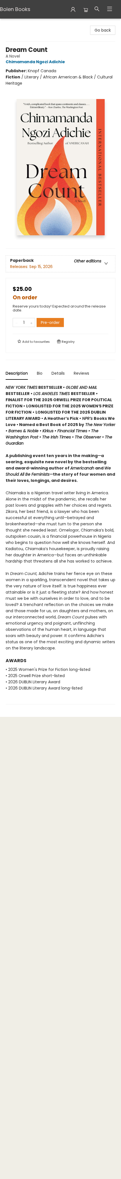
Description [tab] (17, 373)
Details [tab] (58, 373)
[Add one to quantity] (31, 322)
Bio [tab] (39, 373)
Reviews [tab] (81, 373)
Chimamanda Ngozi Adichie (35, 62)
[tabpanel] (60, 544)
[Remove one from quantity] (16, 322)
